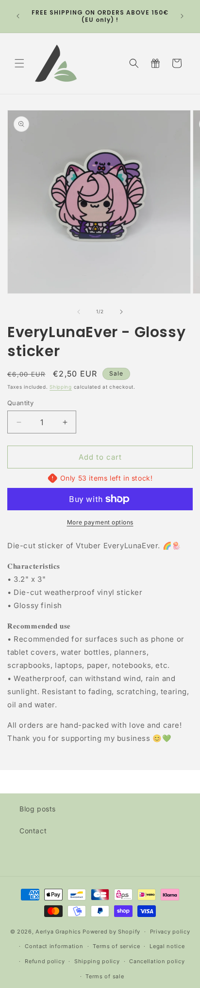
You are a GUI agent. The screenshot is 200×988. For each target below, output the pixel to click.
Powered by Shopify (111, 931)
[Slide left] (78, 312)
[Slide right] (121, 312)
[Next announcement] (182, 16)
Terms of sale (104, 976)
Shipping (61, 387)
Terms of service (116, 946)
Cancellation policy (156, 961)
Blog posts (37, 809)
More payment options (100, 522)
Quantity (20, 403)
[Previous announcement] (18, 16)
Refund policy (45, 961)
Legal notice (167, 946)
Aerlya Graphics (58, 931)
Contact (33, 830)
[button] (19, 63)
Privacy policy (170, 931)
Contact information (54, 946)
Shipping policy (97, 961)
